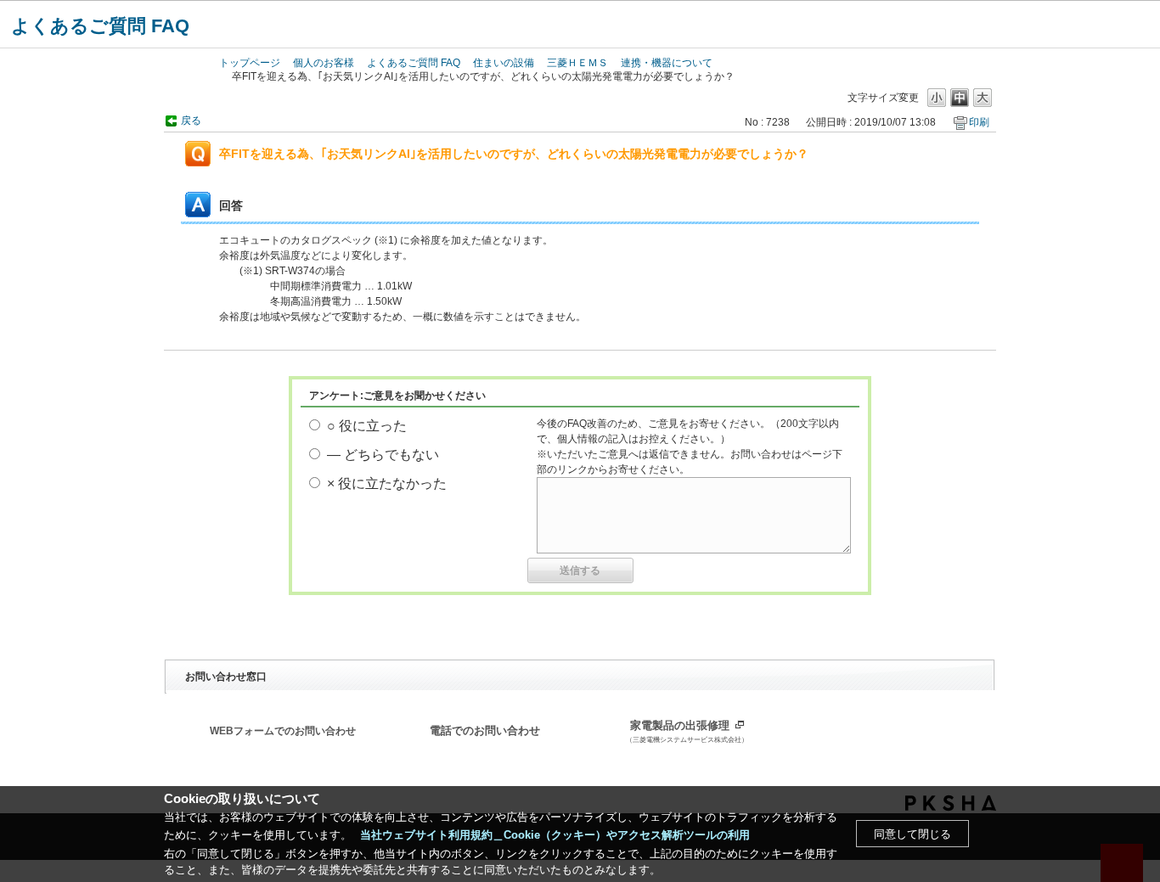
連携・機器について (666, 63)
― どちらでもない (383, 454)
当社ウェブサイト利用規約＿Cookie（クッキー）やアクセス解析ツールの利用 (555, 835)
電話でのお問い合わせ (485, 731)
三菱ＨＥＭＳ (577, 63)
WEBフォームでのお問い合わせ (283, 731)
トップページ (249, 63)
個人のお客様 (323, 63)
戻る (191, 120)
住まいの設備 (503, 63)
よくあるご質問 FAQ (100, 26)
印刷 (979, 122)
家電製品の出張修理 (687, 732)
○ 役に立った (367, 426)
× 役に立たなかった (387, 483)
